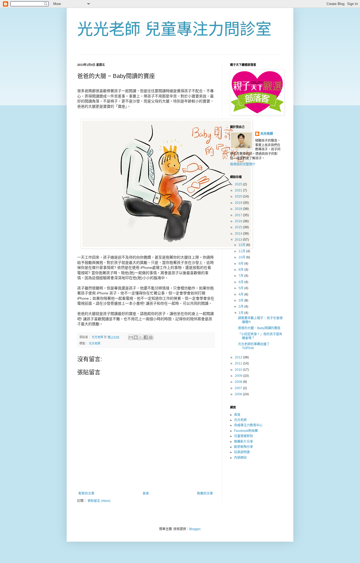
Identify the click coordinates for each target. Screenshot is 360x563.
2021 (239, 190)
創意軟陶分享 (243, 447)
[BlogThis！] (135, 337)
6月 (241, 282)
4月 (241, 294)
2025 (239, 184)
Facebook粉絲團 (246, 431)
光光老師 (94, 343)
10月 (242, 257)
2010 (239, 370)
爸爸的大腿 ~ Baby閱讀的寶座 (259, 328)
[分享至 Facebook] (145, 337)
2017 (239, 215)
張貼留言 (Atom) (98, 501)
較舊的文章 (205, 493)
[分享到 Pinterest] (150, 337)
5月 (241, 288)
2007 (239, 388)
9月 (241, 263)
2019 (239, 203)
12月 (242, 245)
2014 (239, 233)
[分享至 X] (140, 337)
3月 (241, 300)
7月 (241, 276)
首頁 (146, 493)
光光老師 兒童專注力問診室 (174, 29)
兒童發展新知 (243, 436)
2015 (239, 227)
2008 (239, 382)
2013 (239, 239)
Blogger (194, 529)
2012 (239, 357)
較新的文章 (86, 493)
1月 (241, 313)
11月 (242, 251)
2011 (239, 363)
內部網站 (240, 458)
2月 (241, 306)
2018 (239, 209)
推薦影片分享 (243, 441)
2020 (239, 196)
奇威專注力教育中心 (248, 425)
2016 (239, 221)
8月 (241, 269)
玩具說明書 (242, 452)
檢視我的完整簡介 (242, 164)
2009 (239, 376)
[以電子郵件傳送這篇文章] (130, 337)
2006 (239, 394)
